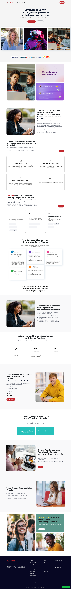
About (45, 562)
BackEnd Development (13, 230)
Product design (51, 223)
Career (45, 564)
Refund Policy (46, 571)
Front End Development (34, 564)
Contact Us (23, 2)
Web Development (33, 562)
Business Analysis (33, 569)
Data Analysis (32, 571)
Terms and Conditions (48, 569)
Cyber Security (32, 573)
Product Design (32, 577)
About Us (17, 2)
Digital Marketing (33, 575)
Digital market (57, 223)
